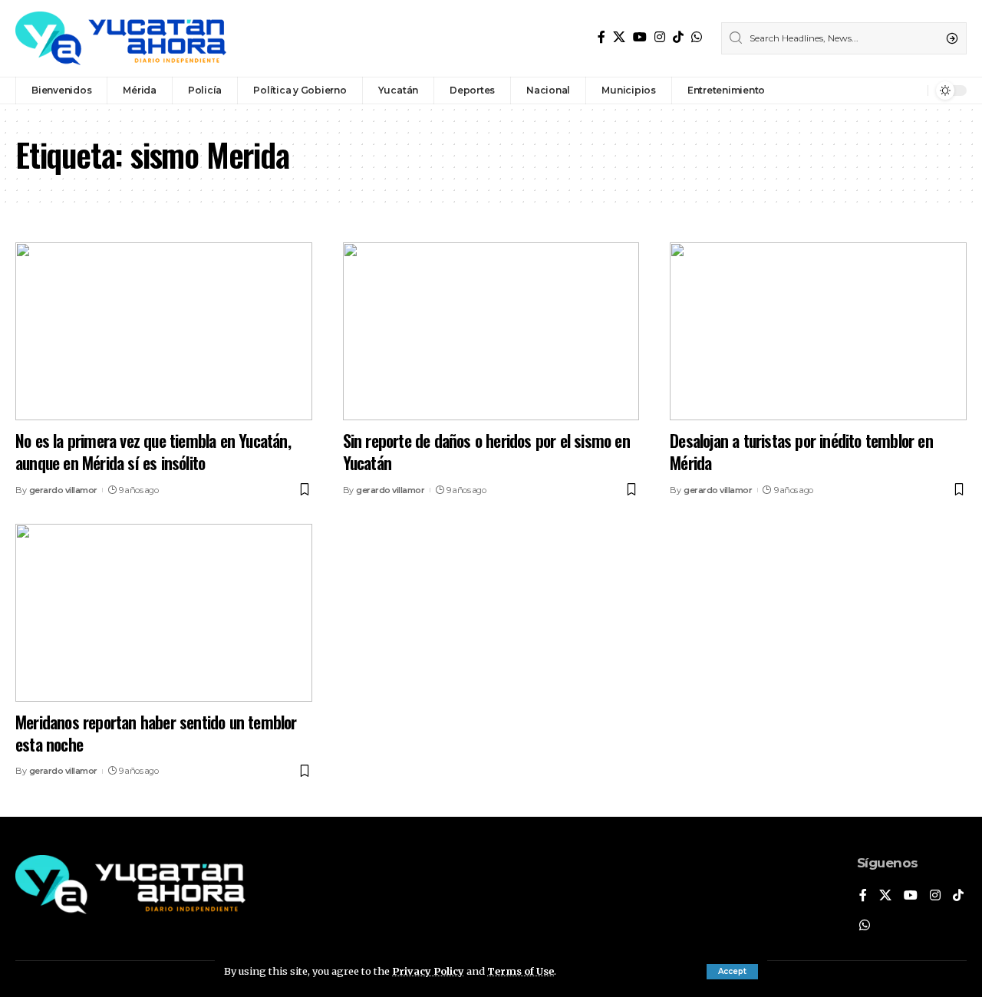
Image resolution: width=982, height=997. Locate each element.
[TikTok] (678, 37)
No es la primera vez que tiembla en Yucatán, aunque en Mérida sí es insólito (153, 451)
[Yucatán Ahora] (120, 38)
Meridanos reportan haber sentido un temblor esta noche (156, 732)
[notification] (912, 90)
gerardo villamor (63, 490)
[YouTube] (640, 37)
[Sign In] (883, 90)
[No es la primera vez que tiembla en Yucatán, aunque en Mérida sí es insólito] (163, 331)
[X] (619, 37)
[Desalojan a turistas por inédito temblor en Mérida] (818, 331)
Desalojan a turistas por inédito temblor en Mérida (801, 451)
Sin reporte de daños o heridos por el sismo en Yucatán (486, 451)
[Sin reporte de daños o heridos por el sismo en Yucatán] (491, 331)
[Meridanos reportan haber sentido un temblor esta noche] (163, 613)
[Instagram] (660, 37)
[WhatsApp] (696, 37)
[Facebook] (601, 37)
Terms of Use (520, 971)
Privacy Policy (428, 971)
